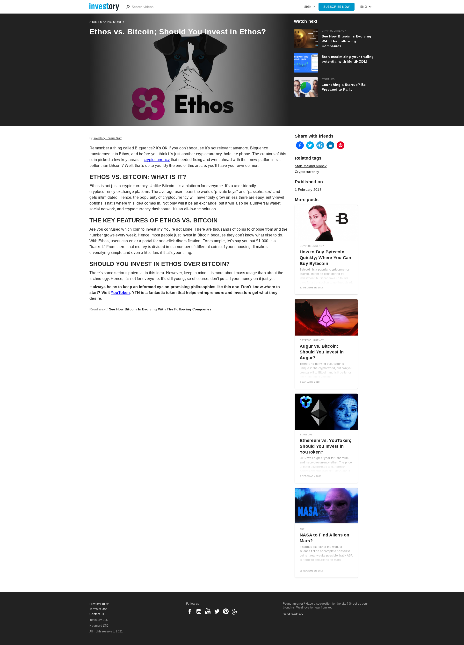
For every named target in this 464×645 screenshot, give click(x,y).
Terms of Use (98, 609)
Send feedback (293, 614)
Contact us (96, 614)
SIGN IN (310, 6)
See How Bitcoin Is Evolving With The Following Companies (160, 309)
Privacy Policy (99, 604)
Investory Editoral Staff (108, 138)
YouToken (120, 293)
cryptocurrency (157, 160)
